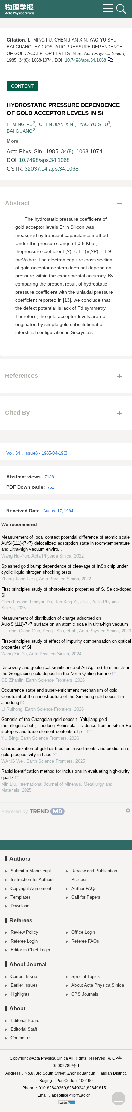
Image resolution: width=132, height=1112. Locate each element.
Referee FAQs (85, 941)
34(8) (67, 151)
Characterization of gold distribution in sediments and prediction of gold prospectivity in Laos (66, 751)
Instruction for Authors (32, 879)
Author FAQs (84, 888)
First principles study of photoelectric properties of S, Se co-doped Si (66, 592)
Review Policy (24, 932)
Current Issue (23, 976)
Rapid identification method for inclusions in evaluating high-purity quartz (65, 774)
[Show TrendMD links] (128, 810)
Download (19, 905)
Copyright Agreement (30, 888)
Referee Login (24, 941)
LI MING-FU (20, 124)
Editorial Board (24, 1020)
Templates (20, 897)
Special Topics (85, 976)
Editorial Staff (23, 1029)
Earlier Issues (24, 985)
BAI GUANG (20, 131)
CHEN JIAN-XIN (56, 124)
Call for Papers (86, 897)
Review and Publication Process (94, 875)
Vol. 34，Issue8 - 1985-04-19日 (37, 453)
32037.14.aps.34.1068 (52, 169)
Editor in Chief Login (30, 949)
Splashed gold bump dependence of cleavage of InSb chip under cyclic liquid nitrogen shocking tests (64, 569)
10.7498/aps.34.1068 (85, 60)
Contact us (21, 1037)
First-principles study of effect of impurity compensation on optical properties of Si (66, 644)
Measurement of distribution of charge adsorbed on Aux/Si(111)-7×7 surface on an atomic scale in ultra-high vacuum (64, 621)
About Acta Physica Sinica (97, 985)
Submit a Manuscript (30, 870)
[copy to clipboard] (110, 59)
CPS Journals (84, 994)
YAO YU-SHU (93, 124)
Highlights (20, 994)
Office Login (83, 932)
